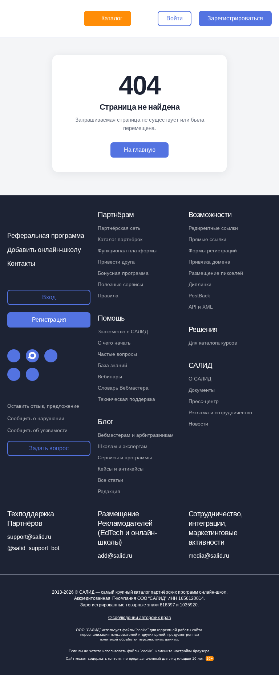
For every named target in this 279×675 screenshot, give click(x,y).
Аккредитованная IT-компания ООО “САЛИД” (139, 598)
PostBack (199, 295)
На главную (139, 150)
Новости (198, 424)
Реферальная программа (45, 235)
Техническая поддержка (126, 399)
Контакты (21, 263)
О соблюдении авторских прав (139, 617)
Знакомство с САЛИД (123, 331)
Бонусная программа (123, 273)
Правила (108, 295)
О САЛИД (200, 379)
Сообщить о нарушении (35, 418)
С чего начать (114, 343)
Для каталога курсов (213, 343)
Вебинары (110, 376)
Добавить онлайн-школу (44, 249)
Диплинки (200, 284)
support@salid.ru (29, 537)
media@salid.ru (209, 556)
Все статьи (110, 480)
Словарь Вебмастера (123, 388)
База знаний (112, 365)
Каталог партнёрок (120, 239)
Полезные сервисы (120, 284)
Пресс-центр (204, 401)
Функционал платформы (127, 250)
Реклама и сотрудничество (220, 412)
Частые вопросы (117, 354)
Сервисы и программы (125, 457)
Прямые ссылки (207, 239)
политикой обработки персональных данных (139, 639)
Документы (202, 390)
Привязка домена (209, 262)
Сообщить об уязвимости (37, 430)
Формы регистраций (213, 250)
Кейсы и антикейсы (120, 469)
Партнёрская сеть (119, 228)
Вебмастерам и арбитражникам (136, 435)
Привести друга (116, 262)
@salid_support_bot (33, 548)
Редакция (109, 491)
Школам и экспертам (122, 446)
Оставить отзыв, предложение (43, 406)
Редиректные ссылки (213, 228)
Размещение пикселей (216, 273)
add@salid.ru (115, 556)
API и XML (201, 307)
